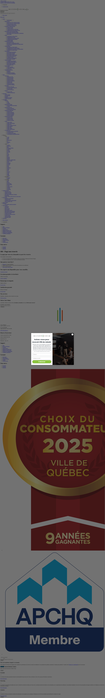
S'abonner (41, 362)
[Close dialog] (72, 334)
